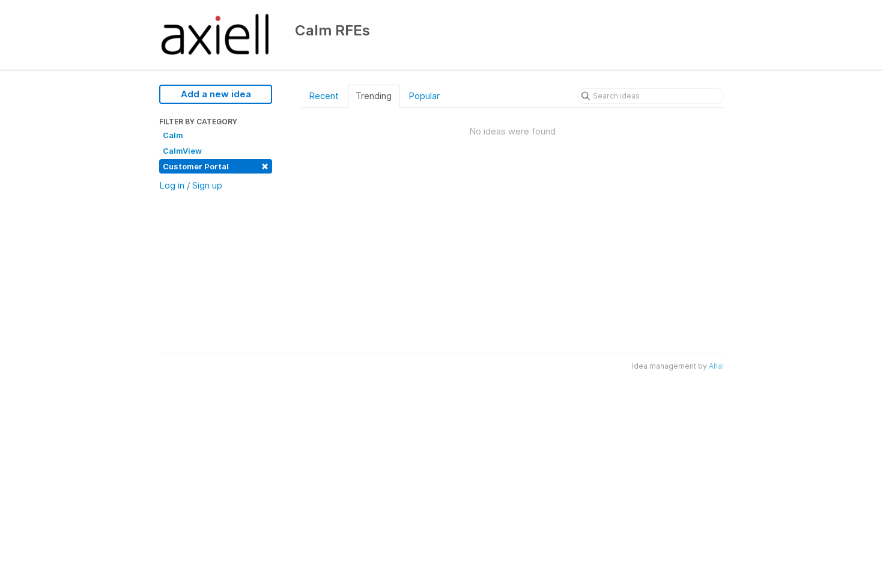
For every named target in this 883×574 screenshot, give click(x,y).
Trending (374, 95)
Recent (324, 95)
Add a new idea (216, 94)
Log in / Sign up (190, 185)
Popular (424, 95)
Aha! (716, 365)
